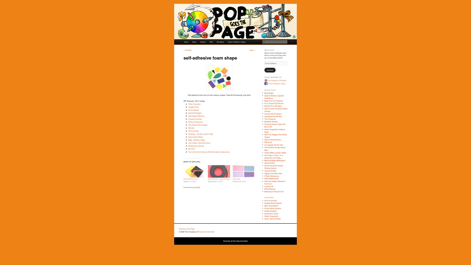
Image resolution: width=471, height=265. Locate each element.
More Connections (271, 206)
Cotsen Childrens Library (276, 83)
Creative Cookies (195, 119)
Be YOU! (191, 148)
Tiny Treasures (270, 119)
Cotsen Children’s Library (237, 42)
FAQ (211, 42)
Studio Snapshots (271, 216)
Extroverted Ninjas (195, 137)
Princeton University (283, 229)
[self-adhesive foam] (194, 171)
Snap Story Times (271, 213)
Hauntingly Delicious (196, 116)
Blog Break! (268, 93)
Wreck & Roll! (269, 163)
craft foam (236, 179)
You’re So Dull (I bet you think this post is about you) (209, 152)
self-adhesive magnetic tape (219, 179)
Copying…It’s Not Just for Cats (200, 134)
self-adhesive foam (190, 179)
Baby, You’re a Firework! (273, 101)
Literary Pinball (270, 171)
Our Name (220, 42)
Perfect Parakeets (195, 122)
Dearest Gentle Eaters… (273, 140)
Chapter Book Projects (272, 203)
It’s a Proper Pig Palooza (273, 103)
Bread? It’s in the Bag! (272, 106)
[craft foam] (243, 171)
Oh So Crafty (193, 131)
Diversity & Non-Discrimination (235, 241)
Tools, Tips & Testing (272, 219)
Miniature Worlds (270, 121)
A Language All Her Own (273, 145)
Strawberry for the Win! (273, 116)
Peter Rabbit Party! (271, 178)
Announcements (270, 200)
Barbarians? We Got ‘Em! (274, 191)
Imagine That (193, 107)
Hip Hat (191, 128)
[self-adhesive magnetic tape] (219, 171)
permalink (196, 187)
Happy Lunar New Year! (273, 173)
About (194, 42)
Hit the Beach (193, 110)
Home (186, 42)
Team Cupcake (194, 104)
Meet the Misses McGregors (274, 160)
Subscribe (270, 70)
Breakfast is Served (196, 146)
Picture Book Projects (272, 208)
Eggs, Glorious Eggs (196, 140)
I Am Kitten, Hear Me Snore (199, 143)
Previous (187, 50)
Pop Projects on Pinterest (277, 80)
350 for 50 (268, 142)
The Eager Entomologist (197, 125)
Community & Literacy (272, 114)
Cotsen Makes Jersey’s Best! (275, 153)
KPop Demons (269, 189)
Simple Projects (270, 211)
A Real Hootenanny (271, 176)
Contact (203, 42)
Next (252, 50)
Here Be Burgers (195, 113)
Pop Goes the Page (187, 228)
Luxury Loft (268, 186)
